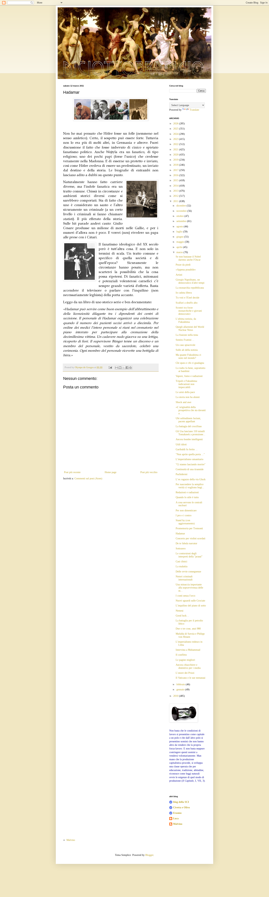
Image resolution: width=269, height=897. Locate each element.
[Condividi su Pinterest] (130, 367)
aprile (179, 247)
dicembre (181, 205)
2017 (176, 170)
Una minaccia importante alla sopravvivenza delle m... (189, 587)
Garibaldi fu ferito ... (187, 449)
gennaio (180, 689)
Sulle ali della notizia (187, 350)
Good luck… (182, 615)
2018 (176, 164)
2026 (176, 123)
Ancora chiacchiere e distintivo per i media (188, 666)
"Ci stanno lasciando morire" (191, 464)
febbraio (181, 684)
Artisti (179, 274)
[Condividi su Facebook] (127, 367)
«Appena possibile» (186, 269)
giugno (180, 236)
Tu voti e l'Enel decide (187, 297)
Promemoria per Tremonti (189, 528)
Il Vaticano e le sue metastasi (190, 677)
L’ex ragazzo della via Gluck (191, 479)
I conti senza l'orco (185, 595)
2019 (176, 159)
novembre (181, 211)
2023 (176, 139)
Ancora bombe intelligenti (189, 439)
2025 (176, 128)
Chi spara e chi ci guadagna (190, 363)
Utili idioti (181, 444)
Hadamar (180, 533)
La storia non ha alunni (188, 397)
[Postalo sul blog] (120, 367)
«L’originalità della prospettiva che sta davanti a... (191, 410)
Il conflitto (181, 654)
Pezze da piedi (183, 264)
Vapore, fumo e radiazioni (189, 376)
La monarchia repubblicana (190, 287)
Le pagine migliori (185, 660)
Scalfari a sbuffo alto (186, 302)
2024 (176, 134)
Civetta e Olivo (181, 807)
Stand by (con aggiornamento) (185, 522)
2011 (176, 201)
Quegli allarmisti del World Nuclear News (190, 328)
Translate (194, 109)
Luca (176, 818)
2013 (176, 190)
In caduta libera (184, 292)
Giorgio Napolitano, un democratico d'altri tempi (190, 281)
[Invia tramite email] (116, 367)
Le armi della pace (185, 392)
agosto (180, 226)
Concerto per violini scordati (190, 538)
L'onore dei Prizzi (185, 673)
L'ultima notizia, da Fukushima (186, 320)
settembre (181, 221)
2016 (176, 175)
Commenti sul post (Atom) (88, 478)
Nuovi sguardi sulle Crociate (190, 600)
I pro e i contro (183, 515)
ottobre (180, 216)
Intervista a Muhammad (188, 649)
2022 (176, 144)
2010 (176, 696)
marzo (180, 252)
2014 (176, 185)
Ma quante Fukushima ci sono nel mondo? (188, 356)
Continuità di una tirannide (189, 469)
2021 (176, 149)
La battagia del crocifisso (189, 426)
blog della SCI (181, 802)
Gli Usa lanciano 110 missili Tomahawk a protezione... (190, 433)
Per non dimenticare (186, 510)
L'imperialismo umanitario (189, 459)
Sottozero (181, 548)
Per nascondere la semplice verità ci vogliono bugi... (190, 486)
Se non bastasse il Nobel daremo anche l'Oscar (188, 258)
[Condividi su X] (123, 367)
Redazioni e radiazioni (187, 492)
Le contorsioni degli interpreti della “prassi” (189, 555)
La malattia (181, 566)
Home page (110, 472)
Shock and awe (183, 402)
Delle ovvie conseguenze (188, 571)
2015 (176, 180)
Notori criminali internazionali (184, 578)
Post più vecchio (148, 472)
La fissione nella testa (187, 335)
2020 (176, 154)
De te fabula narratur (186, 543)
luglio (179, 231)
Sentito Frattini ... (185, 340)
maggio (180, 241)
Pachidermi (181, 474)
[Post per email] (110, 367)
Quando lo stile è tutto (187, 497)
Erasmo (177, 813)
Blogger (149, 855)
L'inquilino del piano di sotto (191, 605)
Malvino (177, 824)
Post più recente (72, 472)
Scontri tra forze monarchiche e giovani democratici (189, 310)
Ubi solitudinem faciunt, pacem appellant (188, 420)
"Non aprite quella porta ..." (190, 454)
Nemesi (179, 610)
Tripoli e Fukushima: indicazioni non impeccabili (187, 384)
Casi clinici (181, 561)
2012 (176, 196)
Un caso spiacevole (185, 345)
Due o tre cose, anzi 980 (188, 628)
